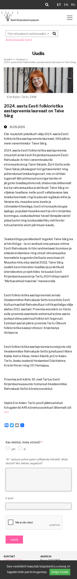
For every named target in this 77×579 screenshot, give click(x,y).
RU (73, 5)
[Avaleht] (20, 16)
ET (59, 5)
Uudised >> (22, 59)
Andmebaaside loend (19, 39)
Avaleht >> (9, 59)
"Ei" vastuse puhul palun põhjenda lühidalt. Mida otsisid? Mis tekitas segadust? (37, 461)
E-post (9, 498)
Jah (14, 449)
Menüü (69, 17)
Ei (25, 449)
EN (66, 5)
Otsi (54, 33)
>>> (6, 412)
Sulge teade (59, 572)
